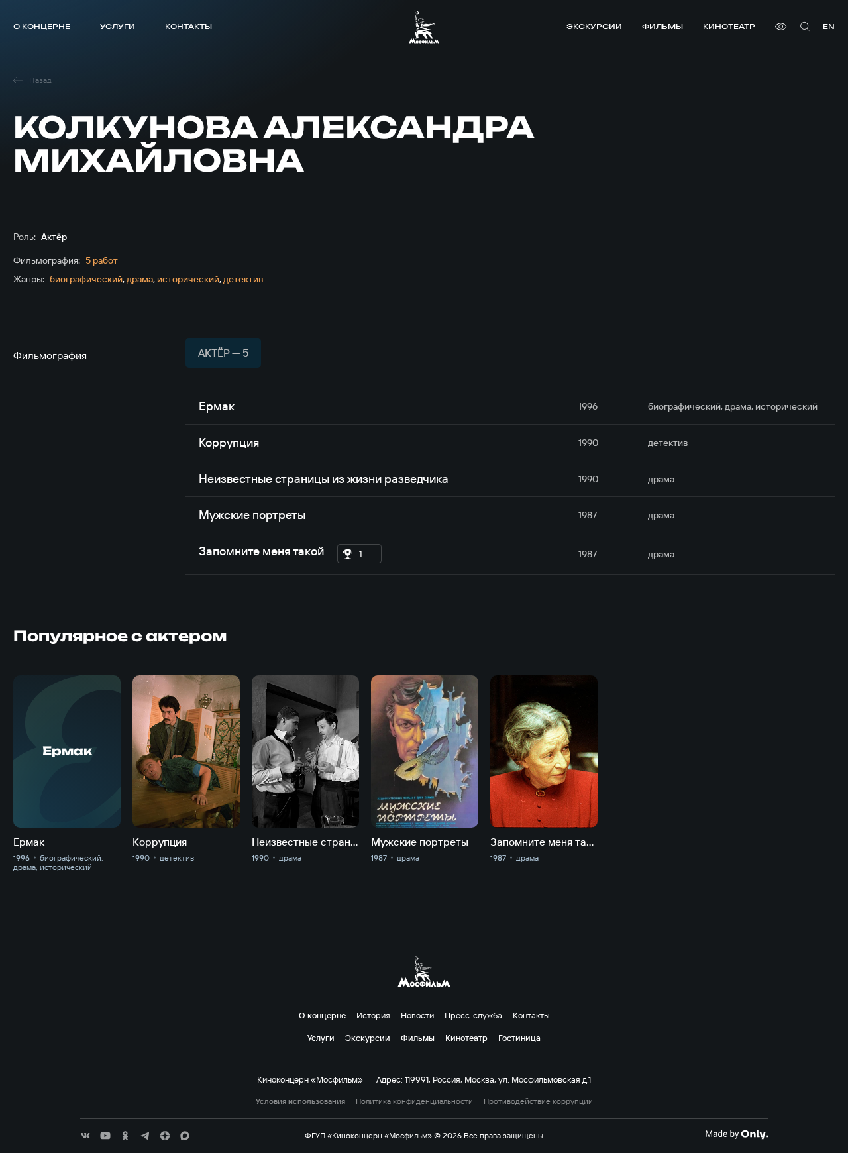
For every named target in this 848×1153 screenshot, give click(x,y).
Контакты (188, 26)
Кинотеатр (729, 26)
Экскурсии (594, 26)
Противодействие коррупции (538, 1101)
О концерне (41, 26)
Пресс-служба (473, 1015)
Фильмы (662, 26)
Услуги (117, 26)
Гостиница (519, 1037)
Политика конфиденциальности (414, 1101)
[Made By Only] (736, 1134)
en (829, 26)
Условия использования (300, 1101)
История (373, 1015)
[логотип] (424, 27)
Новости (417, 1015)
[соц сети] (85, 1135)
